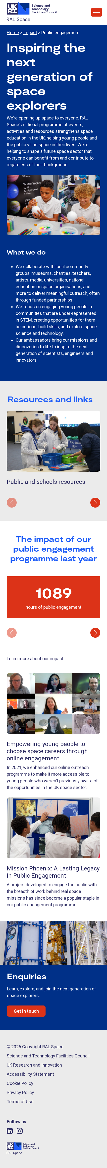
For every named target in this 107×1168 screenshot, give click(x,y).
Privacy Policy (20, 1092)
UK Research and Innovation (34, 1065)
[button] (95, 503)
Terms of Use (20, 1101)
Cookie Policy (20, 1083)
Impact (30, 32)
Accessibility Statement (30, 1074)
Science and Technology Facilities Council (48, 1055)
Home (13, 32)
